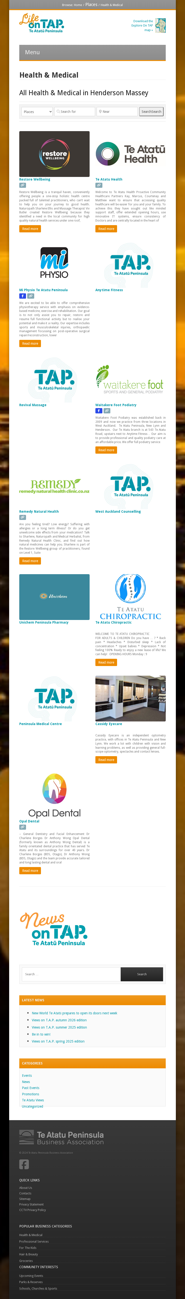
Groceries (26, 1261)
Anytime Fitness (109, 290)
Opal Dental (29, 821)
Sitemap (25, 1199)
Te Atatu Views (33, 1100)
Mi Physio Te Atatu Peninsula (43, 290)
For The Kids (27, 1248)
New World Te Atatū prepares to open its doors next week (74, 1013)
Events (27, 1075)
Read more (30, 229)
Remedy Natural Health (39, 511)
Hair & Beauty (28, 1254)
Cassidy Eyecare (108, 724)
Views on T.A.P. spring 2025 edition (58, 1041)
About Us (25, 1188)
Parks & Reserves (31, 1282)
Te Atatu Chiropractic (113, 622)
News (26, 1082)
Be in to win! (41, 1034)
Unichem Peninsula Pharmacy (44, 622)
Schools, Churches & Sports (38, 1288)
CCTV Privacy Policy (32, 1210)
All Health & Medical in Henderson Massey (83, 93)
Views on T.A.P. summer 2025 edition (59, 1027)
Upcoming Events (31, 1276)
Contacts (25, 1193)
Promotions (30, 1094)
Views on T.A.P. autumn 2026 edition (59, 1020)
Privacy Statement (31, 1204)
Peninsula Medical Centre (40, 724)
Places (91, 4)
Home (78, 5)
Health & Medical (30, 1235)
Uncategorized (32, 1106)
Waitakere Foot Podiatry (116, 405)
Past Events (30, 1088)
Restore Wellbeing (34, 179)
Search (151, 112)
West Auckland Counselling (118, 511)
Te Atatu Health (108, 179)
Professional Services (34, 1241)
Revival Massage (32, 405)
